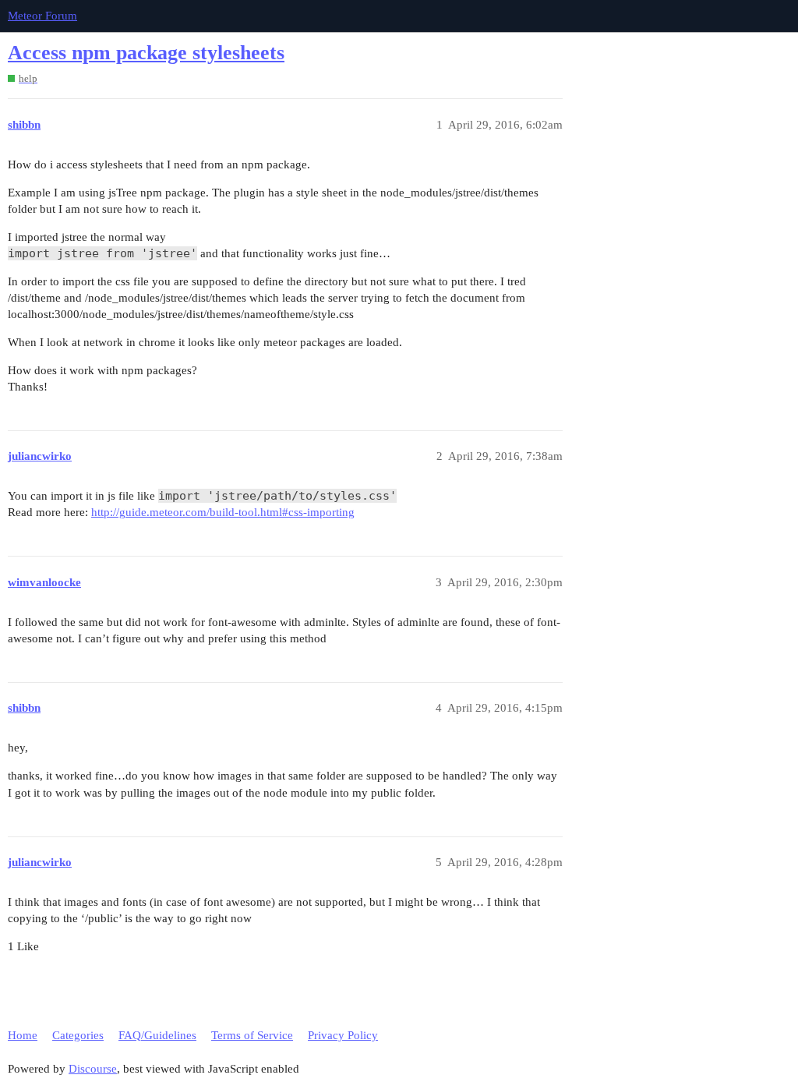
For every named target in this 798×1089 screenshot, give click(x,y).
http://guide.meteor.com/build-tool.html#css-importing (223, 512)
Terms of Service (252, 1035)
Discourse (93, 1068)
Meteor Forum (42, 15)
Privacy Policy (343, 1035)
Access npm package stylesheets (146, 52)
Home (22, 1035)
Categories (78, 1035)
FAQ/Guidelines (157, 1035)
